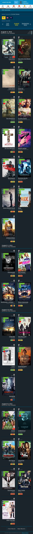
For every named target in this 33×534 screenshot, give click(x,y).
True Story (12, 88)
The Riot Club (22, 336)
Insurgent (12, 58)
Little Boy (12, 336)
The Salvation (10, 118)
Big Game (12, 460)
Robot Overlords (23, 302)
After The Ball (11, 520)
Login (25, 1)
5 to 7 (13, 366)
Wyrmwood (11, 178)
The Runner (11, 490)
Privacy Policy (25, 532)
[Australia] (11, 17)
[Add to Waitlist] (14, 37)
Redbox (19, 7)
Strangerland (22, 366)
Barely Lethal (22, 148)
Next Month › (22, 528)
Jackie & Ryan (10, 238)
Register (26, 3)
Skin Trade (21, 490)
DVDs (2, 7)
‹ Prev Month (11, 528)
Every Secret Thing (9, 208)
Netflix (13, 7)
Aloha (13, 430)
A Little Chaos (22, 118)
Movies (8, 7)
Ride (19, 208)
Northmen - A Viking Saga (8, 302)
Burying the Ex (22, 178)
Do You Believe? (10, 148)
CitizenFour (22, 430)
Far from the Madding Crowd (25, 58)
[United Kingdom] (7, 17)
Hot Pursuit (21, 272)
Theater (25, 7)
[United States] (3, 17)
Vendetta (12, 396)
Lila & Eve (21, 460)
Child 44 (20, 88)
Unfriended (11, 272)
